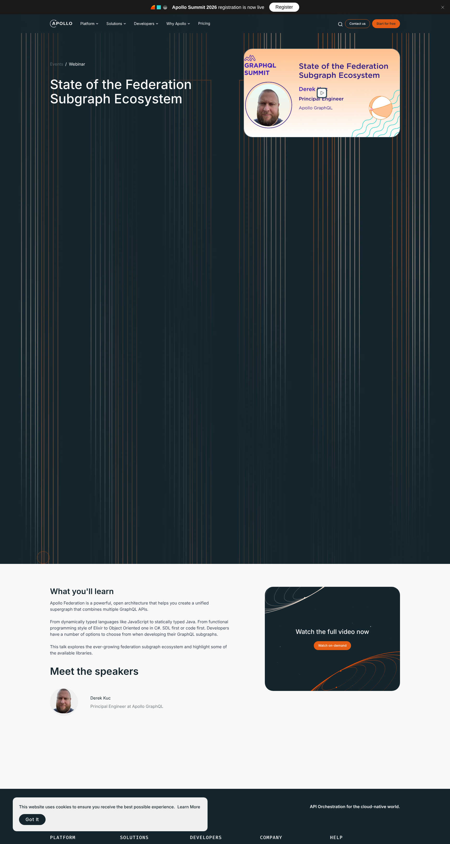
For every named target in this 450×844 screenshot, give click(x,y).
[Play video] (322, 93)
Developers (144, 23)
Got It (32, 819)
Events (56, 64)
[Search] (340, 23)
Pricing (204, 23)
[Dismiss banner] (443, 7)
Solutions (114, 23)
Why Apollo (176, 23)
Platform (87, 23)
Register (284, 7)
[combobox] (340, 23)
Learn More (188, 806)
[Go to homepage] (61, 24)
